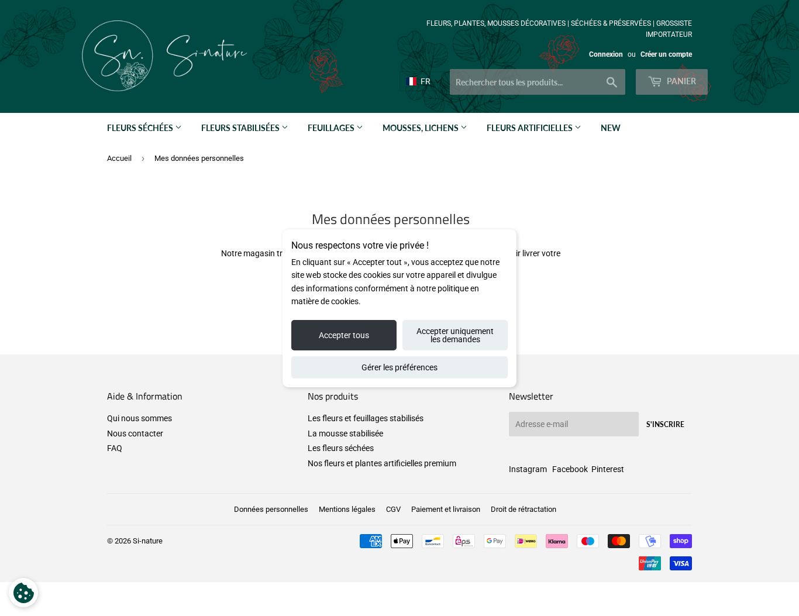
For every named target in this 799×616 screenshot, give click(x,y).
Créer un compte (666, 54)
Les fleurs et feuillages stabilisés (365, 418)
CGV (393, 509)
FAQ (114, 448)
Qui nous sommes (139, 418)
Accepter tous (344, 335)
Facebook (570, 469)
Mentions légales (347, 509)
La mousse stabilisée (345, 433)
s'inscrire (665, 424)
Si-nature (148, 540)
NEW (611, 128)
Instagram (528, 469)
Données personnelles (271, 509)
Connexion (606, 54)
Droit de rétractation (523, 509)
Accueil (119, 158)
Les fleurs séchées (341, 448)
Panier (680, 81)
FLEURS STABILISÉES (241, 128)
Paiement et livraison (445, 509)
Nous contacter (135, 433)
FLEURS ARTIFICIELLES (530, 128)
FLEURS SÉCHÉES (141, 128)
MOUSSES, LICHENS (421, 128)
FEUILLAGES (332, 128)
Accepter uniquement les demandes (455, 335)
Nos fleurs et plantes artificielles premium (382, 463)
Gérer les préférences (399, 367)
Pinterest (607, 469)
